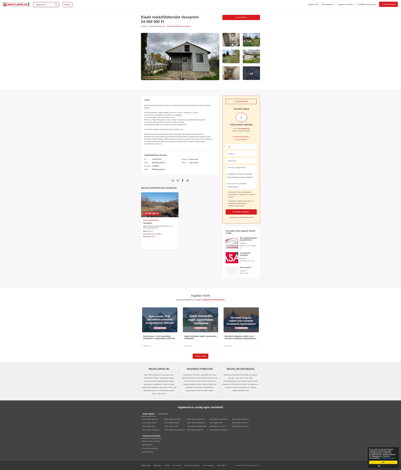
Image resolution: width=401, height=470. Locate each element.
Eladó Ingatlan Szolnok (239, 423)
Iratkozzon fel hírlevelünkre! (214, 300)
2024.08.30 (228, 346)
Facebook (167, 465)
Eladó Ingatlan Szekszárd (240, 419)
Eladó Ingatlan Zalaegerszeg (196, 426)
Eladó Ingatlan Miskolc (149, 423)
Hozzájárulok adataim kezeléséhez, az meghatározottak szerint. (241, 203)
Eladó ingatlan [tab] (149, 414)
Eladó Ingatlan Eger (216, 423)
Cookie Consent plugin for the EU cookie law (383, 466)
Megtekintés (245, 128)
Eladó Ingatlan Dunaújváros (219, 430)
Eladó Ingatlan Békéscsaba (219, 419)
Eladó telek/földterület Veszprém (179, 26)
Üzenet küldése (241, 17)
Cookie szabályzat (208, 465)
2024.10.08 (187, 346)
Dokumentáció (177, 465)
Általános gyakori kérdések (151, 441)
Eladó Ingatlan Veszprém (218, 426)
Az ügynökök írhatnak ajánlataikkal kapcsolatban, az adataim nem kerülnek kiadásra (241, 194)
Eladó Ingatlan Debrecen (173, 419)
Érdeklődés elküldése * (241, 212)
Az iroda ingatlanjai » (241, 139)
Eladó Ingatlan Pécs (148, 426)
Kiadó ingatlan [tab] (163, 414)
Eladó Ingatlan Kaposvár (195, 430)
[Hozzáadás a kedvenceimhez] (173, 214)
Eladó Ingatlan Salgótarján (195, 419)
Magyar (67, 4)
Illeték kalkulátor (147, 445)
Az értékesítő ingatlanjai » (241, 137)
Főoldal (144, 26)
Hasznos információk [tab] (151, 436)
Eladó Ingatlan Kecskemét (150, 430)
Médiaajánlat (157, 465)
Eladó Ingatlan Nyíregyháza (196, 423)
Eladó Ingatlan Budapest (150, 419)
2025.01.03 (147, 346)
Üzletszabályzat (222, 465)
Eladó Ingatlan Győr (171, 426)
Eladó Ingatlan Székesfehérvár (175, 430)
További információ (388, 458)
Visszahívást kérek (241, 101)
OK (383, 462)
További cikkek (200, 356)
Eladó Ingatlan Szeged (172, 423)
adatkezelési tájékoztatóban (237, 203)
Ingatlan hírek (200, 295)
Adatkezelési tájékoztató (192, 465)
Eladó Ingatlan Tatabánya (240, 426)
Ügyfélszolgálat (145, 465)
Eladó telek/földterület (157, 26)
